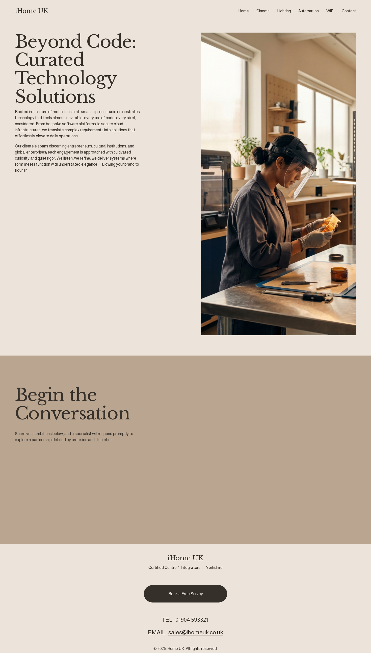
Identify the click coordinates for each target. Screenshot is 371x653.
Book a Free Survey (185, 594)
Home (243, 11)
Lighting (284, 11)
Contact (349, 11)
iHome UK (31, 11)
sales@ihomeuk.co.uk (195, 632)
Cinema (263, 11)
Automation (308, 11)
